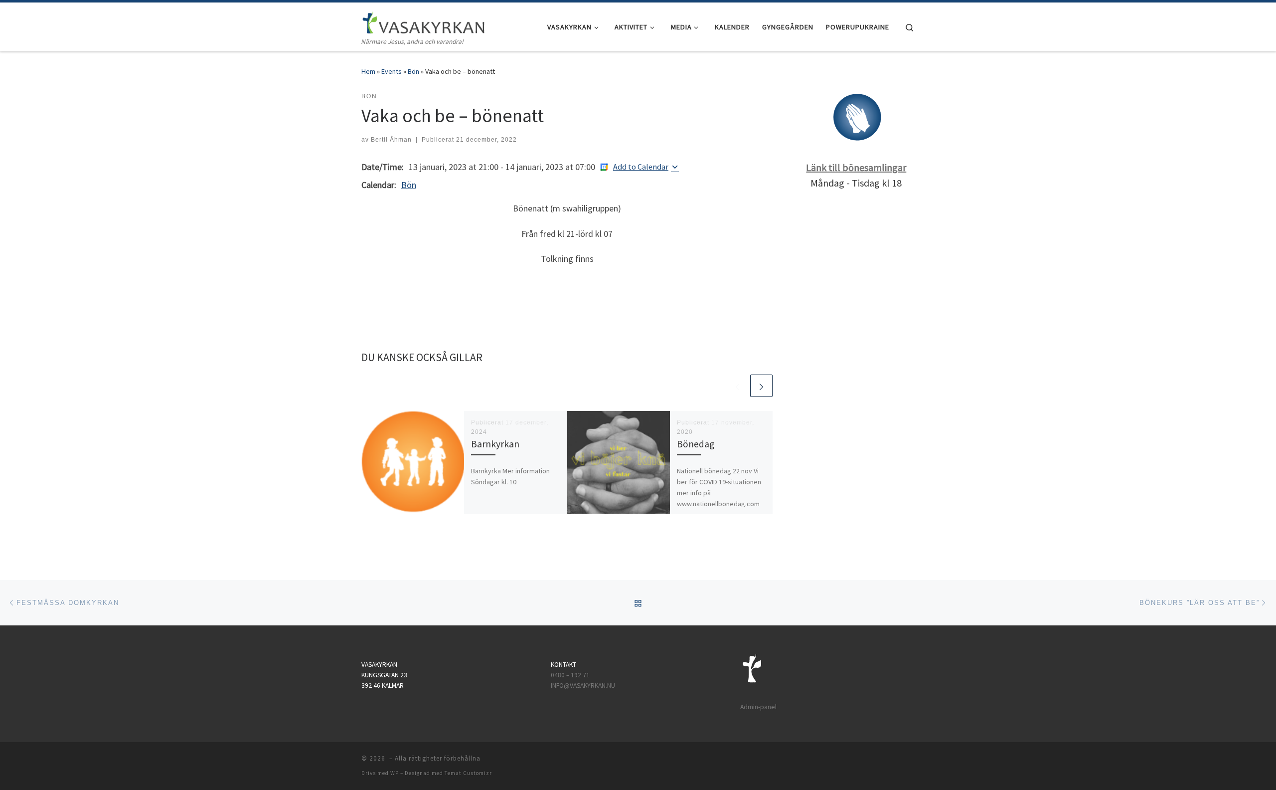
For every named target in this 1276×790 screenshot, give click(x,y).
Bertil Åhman (391, 139)
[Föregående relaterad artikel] (737, 386)
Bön (413, 71)
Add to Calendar (640, 167)
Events (391, 71)
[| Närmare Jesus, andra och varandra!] (423, 20)
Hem (368, 71)
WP (394, 773)
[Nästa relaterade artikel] (761, 386)
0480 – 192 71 (571, 675)
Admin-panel (758, 707)
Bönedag (695, 444)
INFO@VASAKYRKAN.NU (583, 685)
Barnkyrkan (495, 444)
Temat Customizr (468, 773)
